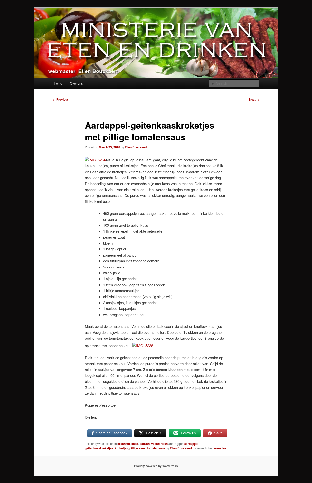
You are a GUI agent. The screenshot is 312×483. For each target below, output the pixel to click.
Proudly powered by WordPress (156, 466)
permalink (219, 448)
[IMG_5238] (142, 345)
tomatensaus (156, 448)
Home (58, 83)
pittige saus (137, 448)
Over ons (76, 83)
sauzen (145, 444)
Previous (61, 99)
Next (254, 99)
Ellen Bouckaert (136, 147)
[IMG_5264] (95, 159)
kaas (134, 444)
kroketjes (121, 448)
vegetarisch (159, 444)
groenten (123, 444)
